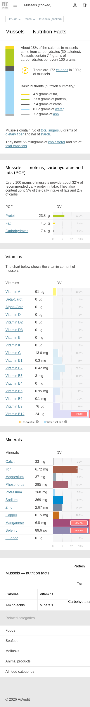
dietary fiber (14, 134)
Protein (11, 216)
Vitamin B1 (13, 360)
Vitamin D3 (14, 330)
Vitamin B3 (13, 376)
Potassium (13, 492)
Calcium (11, 461)
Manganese (14, 523)
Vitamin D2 (14, 322)
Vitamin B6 (13, 399)
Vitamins (46, 594)
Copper (11, 515)
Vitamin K (13, 345)
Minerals (46, 605)
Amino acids (15, 605)
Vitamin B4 (13, 383)
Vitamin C (13, 353)
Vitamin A (12, 292)
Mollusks (12, 651)
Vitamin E (13, 337)
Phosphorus (14, 484)
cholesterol (56, 142)
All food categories (19, 671)
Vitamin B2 (13, 368)
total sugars (50, 130)
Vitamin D (13, 314)
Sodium (11, 500)
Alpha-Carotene (17, 307)
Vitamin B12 (14, 414)
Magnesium (14, 477)
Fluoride (11, 538)
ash (56, 114)
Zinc (8, 507)
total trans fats (16, 146)
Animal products (18, 661)
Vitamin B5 (13, 391)
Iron (8, 469)
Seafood (12, 641)
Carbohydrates (16, 231)
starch (45, 134)
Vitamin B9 (13, 406)
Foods (10, 630)
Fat (7, 223)
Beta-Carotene (16, 299)
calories (62, 70)
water (59, 109)
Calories (12, 594)
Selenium (12, 530)
